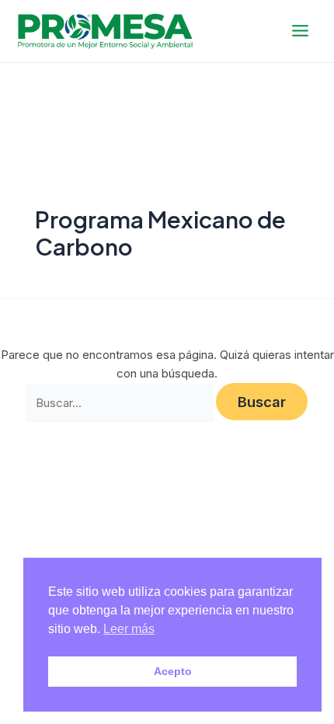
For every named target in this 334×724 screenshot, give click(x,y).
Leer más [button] (129, 628)
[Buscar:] (120, 404)
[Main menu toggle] (300, 31)
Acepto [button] (173, 671)
